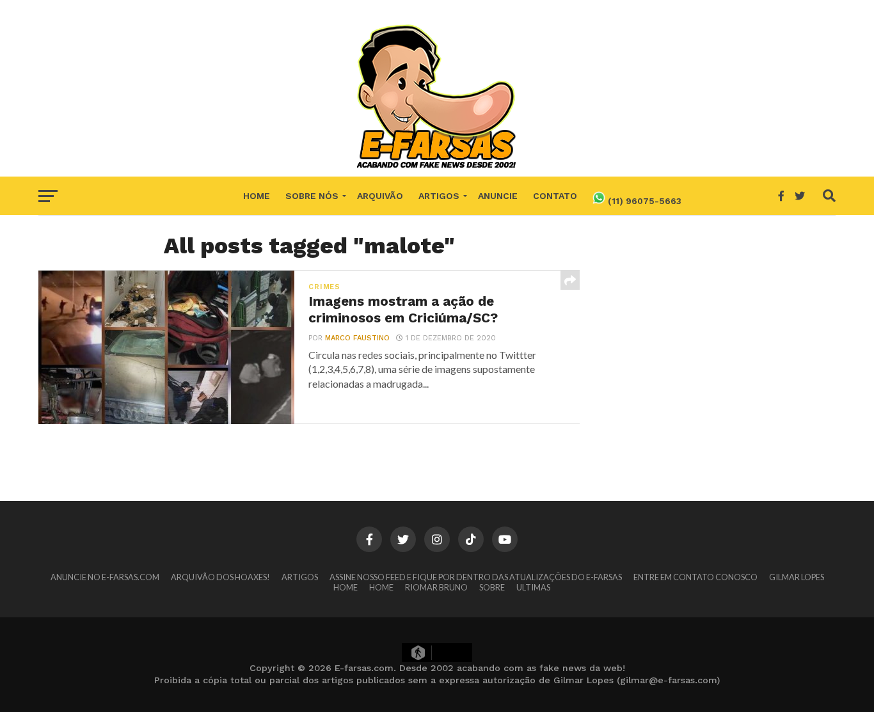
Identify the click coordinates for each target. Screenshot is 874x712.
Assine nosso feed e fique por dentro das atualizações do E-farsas (476, 577)
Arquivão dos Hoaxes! (220, 577)
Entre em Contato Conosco (695, 577)
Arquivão (380, 196)
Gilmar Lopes (796, 577)
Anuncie (498, 196)
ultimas (533, 587)
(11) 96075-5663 (643, 201)
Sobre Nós (311, 196)
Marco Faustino (357, 338)
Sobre (492, 587)
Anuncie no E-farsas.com (105, 577)
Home (256, 196)
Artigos (438, 196)
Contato (555, 196)
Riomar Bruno (436, 587)
